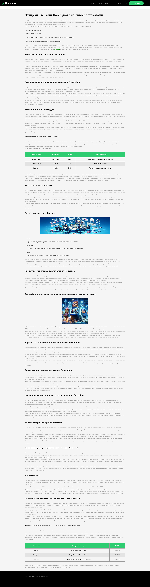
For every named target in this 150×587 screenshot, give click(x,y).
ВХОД (120, 3)
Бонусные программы (99, 3)
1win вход (57, 49)
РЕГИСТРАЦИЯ (136, 3)
